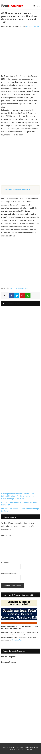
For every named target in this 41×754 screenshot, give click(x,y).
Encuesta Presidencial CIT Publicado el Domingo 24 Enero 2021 (20, 509)
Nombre (5, 562)
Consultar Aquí (17, 640)
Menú (38, 6)
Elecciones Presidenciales (19, 288)
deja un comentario (32, 26)
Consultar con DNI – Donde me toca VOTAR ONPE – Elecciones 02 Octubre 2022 (20, 627)
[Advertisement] (20, 52)
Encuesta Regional (8, 657)
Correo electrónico (9, 573)
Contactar (29, 749)
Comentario (6, 535)
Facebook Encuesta (8, 662)
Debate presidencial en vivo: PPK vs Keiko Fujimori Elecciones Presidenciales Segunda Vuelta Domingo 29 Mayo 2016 (18, 496)
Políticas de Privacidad (17, 749)
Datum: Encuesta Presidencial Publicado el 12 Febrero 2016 (19, 503)
